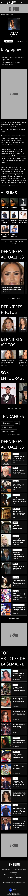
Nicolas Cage (7, 427)
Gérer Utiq (12, 882)
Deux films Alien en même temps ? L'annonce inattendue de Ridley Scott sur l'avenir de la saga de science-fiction (19, 474)
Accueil (2, 14)
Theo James (6, 423)
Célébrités (7, 14)
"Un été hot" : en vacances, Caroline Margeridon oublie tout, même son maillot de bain (18, 701)
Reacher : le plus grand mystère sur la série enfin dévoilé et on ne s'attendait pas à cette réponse (19, 515)
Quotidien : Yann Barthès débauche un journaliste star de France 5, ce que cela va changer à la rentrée (19, 785)
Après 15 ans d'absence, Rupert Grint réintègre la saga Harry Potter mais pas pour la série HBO (19, 557)
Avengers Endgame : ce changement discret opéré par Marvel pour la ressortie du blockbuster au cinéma (19, 571)
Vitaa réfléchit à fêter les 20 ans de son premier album (12, 288)
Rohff (23, 160)
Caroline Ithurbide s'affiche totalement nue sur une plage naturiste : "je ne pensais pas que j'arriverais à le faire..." (19, 679)
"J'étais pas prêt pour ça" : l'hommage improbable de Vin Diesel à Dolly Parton (19, 459)
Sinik (12, 180)
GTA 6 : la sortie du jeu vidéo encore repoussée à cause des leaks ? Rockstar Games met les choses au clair (19, 598)
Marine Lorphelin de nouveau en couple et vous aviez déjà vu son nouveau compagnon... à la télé (19, 714)
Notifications (6, 882)
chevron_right (26, 41)
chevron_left (2, 41)
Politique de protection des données (13, 877)
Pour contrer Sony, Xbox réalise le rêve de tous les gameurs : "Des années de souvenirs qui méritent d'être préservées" (19, 489)
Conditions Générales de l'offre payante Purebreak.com (13, 880)
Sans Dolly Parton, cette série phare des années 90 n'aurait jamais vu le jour (19, 541)
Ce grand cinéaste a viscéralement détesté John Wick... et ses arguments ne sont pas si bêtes (19, 744)
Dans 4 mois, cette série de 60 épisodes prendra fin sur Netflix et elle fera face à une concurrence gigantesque (19, 502)
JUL (16, 423)
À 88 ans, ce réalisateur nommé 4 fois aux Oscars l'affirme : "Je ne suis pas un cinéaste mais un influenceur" (19, 529)
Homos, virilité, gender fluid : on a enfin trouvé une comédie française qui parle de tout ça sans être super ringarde (19, 758)
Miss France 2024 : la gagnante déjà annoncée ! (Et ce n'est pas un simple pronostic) (19, 728)
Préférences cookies (20, 882)
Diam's (21, 136)
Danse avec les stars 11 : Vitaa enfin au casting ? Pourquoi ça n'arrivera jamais (9, 330)
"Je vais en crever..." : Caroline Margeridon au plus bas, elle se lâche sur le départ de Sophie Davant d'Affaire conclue (19, 826)
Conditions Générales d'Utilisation (8, 869)
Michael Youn (11, 176)
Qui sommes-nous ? (21, 869)
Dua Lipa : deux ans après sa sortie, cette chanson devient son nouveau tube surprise (19, 583)
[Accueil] (11, 2)
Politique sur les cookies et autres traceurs (13, 874)
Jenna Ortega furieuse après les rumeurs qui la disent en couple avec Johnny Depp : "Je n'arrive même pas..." (19, 795)
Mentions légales (13, 872)
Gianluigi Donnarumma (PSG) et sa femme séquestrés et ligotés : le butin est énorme (19, 768)
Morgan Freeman (9, 431)
